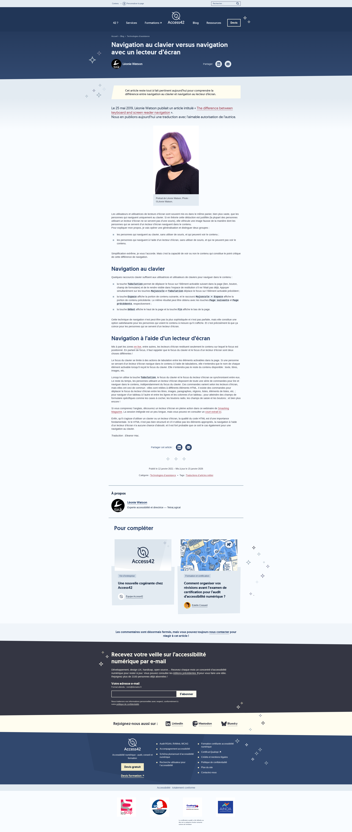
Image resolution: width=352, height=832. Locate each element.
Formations (152, 23)
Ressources (214, 23)
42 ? (115, 23)
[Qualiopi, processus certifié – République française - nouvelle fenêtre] (192, 807)
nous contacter (219, 632)
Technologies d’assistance (138, 36)
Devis (233, 23)
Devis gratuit (132, 767)
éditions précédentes (184, 673)
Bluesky (232, 723)
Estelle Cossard (199, 605)
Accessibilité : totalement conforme (176, 787)
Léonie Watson (132, 64)
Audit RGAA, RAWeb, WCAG (174, 744)
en (137, 346)
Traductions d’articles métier (199, 475)
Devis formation (131, 776)
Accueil (114, 36)
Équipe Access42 (134, 596)
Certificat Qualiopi (210, 752)
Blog (196, 23)
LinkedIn (177, 723)
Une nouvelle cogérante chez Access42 (140, 585)
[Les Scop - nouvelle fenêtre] (126, 807)
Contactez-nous (209, 772)
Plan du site (207, 767)
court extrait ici (213, 411)
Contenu (115, 3)
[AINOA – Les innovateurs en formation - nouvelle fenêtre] (225, 807)
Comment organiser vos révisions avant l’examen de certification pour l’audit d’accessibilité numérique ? (205, 590)
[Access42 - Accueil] (176, 17)
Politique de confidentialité (214, 762)
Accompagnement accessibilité (175, 749)
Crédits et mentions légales (214, 757)
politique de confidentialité (127, 704)
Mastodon (205, 723)
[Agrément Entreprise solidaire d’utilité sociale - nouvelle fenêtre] (159, 807)
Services (131, 23)
